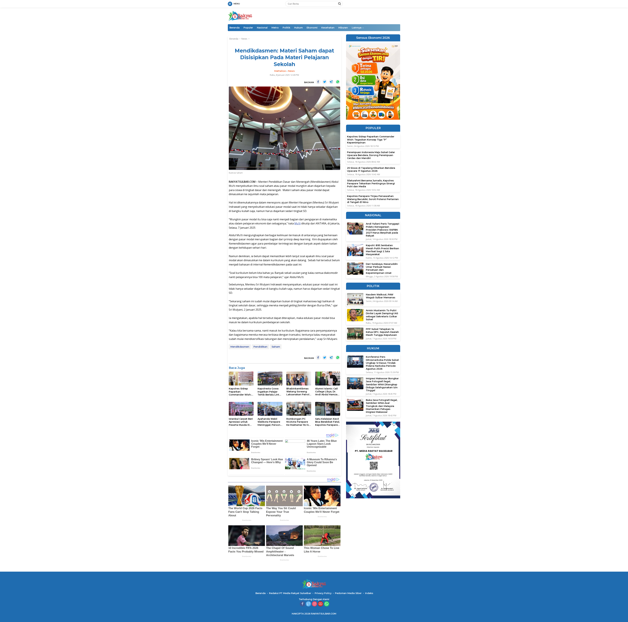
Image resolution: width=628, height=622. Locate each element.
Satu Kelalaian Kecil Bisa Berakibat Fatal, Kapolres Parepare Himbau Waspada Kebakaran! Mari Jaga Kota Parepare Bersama (327, 421)
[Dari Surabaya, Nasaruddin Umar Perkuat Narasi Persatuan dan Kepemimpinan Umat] (355, 269)
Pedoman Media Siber (348, 593)
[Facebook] (302, 604)
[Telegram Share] (331, 81)
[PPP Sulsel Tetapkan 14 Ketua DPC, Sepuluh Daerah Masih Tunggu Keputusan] (355, 334)
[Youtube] (320, 604)
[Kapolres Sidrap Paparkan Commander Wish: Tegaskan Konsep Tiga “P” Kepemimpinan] (241, 379)
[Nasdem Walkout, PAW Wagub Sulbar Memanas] (355, 299)
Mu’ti (297, 223)
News (291, 71)
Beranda (234, 27)
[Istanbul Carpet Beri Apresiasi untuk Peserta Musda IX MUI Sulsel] (241, 409)
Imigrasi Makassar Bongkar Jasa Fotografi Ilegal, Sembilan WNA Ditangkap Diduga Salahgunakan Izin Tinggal (382, 384)
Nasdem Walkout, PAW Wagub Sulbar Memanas (380, 296)
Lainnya (356, 27)
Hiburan (343, 27)
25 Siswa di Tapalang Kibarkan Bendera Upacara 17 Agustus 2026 (371, 169)
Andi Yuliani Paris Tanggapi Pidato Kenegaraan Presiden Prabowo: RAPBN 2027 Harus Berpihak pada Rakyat (382, 229)
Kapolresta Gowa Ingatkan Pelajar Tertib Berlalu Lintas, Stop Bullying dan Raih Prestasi (270, 391)
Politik (286, 27)
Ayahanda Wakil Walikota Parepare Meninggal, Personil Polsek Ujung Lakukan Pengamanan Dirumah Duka (270, 421)
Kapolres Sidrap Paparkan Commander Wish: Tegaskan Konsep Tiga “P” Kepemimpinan (240, 391)
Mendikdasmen (239, 346)
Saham (276, 346)
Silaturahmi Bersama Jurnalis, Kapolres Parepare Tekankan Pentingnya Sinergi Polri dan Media (371, 183)
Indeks (369, 593)
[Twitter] (308, 604)
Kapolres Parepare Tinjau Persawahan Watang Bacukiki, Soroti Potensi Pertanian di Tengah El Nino (373, 199)
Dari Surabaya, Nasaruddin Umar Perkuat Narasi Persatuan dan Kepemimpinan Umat (382, 268)
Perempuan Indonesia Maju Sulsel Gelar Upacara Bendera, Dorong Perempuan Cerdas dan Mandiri (371, 155)
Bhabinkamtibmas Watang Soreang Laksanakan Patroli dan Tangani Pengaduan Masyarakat (298, 391)
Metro (275, 27)
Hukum (298, 27)
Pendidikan (260, 346)
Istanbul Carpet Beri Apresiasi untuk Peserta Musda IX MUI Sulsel (241, 421)
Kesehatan (327, 27)
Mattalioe (280, 71)
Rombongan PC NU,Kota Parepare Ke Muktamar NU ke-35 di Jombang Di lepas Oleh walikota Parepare (298, 421)
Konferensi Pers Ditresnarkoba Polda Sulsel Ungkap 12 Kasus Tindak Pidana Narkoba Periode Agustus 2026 (382, 363)
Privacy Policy (323, 593)
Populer (248, 27)
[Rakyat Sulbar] (240, 15)
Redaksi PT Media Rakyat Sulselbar (290, 593)
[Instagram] (314, 604)
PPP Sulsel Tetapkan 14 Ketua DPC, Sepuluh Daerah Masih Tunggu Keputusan (382, 332)
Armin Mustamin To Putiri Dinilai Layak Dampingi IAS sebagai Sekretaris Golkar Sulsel (382, 315)
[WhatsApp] (326, 604)
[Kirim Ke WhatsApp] (337, 81)
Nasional (262, 27)
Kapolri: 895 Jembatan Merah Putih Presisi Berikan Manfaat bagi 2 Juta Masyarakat (382, 250)
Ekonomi (312, 27)
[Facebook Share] (318, 81)
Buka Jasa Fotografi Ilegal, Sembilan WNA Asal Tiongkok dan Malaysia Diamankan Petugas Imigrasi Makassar (381, 406)
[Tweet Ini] (324, 81)
